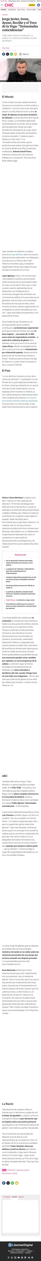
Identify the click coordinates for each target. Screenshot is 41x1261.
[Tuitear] (7, 54)
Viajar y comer (31, 9)
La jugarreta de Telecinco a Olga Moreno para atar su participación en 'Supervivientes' (20, 571)
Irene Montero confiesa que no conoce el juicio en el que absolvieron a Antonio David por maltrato (21, 606)
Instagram (15, 1257)
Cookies (29, 1251)
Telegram (29, 1257)
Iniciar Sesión (38, 5)
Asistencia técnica (16, 1253)
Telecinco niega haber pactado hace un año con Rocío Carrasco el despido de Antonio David (21, 579)
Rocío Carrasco (6, 1173)
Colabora (32, 5)
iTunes (32, 1257)
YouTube (18, 1257)
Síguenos (25, 54)
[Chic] (9, 5)
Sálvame (14, 1173)
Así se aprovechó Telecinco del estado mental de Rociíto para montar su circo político (19, 563)
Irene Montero (11, 1170)
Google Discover (22, 1257)
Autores (28, 1253)
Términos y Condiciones (16, 1251)
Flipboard (25, 1257)
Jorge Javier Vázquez (22, 1170)
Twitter (12, 1257)
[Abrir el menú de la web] (2, 5)
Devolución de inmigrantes (28, 1)
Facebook (8, 1257)
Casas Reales (12, 9)
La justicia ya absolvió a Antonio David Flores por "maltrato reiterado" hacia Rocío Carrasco (20, 594)
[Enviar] (11, 54)
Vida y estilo (21, 9)
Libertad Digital (20, 1245)
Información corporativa (20, 1249)
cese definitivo (17, 254)
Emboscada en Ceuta (14, 1)
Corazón (3, 9)
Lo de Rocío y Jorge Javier (20, 600)
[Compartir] (3, 54)
